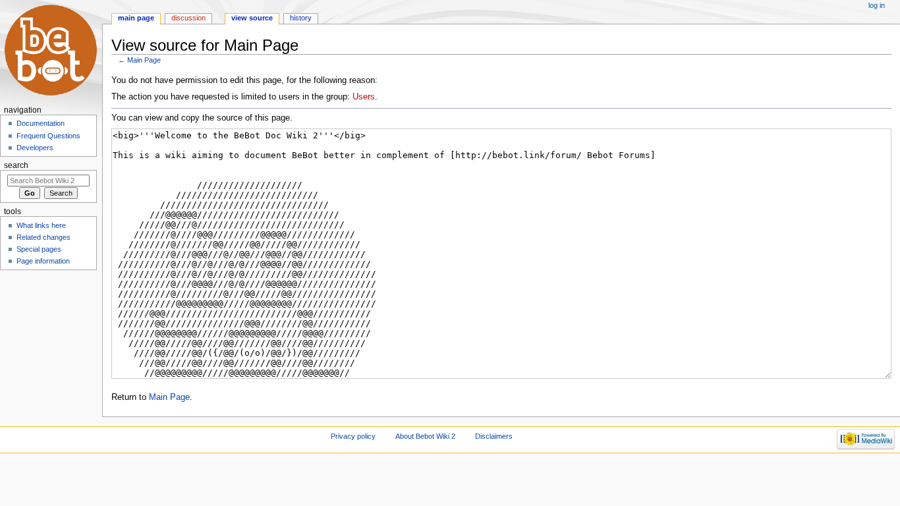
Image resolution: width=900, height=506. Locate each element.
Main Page (144, 60)
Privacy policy (353, 436)
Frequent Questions (48, 136)
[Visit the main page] (51, 51)
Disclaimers (494, 436)
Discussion (188, 18)
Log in (876, 5)
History (301, 18)
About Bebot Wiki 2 (425, 436)
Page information (43, 261)
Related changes (43, 237)
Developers (34, 148)
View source (252, 18)
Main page (136, 18)
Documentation (40, 123)
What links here (41, 225)
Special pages (38, 249)
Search (16, 165)
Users (363, 96)
